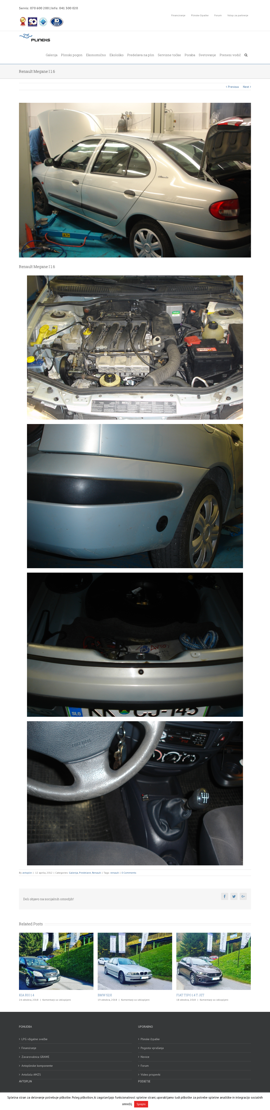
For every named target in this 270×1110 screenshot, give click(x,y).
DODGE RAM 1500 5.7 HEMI (195, 995)
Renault (96, 872)
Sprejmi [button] (141, 1104)
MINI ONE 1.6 (107, 995)
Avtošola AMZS (31, 1074)
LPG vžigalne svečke (34, 1039)
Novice (145, 1057)
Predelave (85, 872)
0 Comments (129, 872)
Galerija (73, 872)
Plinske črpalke (150, 1039)
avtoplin (27, 872)
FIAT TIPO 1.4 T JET (33, 995)
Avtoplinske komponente (37, 1066)
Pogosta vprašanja (152, 1048)
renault (114, 872)
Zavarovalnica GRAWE (35, 1057)
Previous (233, 87)
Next (246, 87)
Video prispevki (150, 1074)
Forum (145, 1066)
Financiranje (29, 1048)
